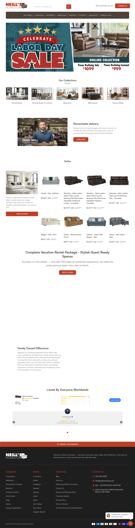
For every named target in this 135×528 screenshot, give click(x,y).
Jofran (35, 496)
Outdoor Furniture (12, 492)
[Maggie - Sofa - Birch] (51, 222)
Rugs (8, 500)
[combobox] (52, 6)
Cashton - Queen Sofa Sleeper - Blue (95, 236)
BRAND (29, 15)
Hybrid (8, 504)
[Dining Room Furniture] (42, 93)
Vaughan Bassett (39, 512)
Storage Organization (13, 508)
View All (67, 83)
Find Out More (67, 272)
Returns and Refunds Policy (66, 492)
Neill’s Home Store (16, 524)
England (36, 488)
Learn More (80, 139)
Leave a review (114, 400)
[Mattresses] (93, 93)
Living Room (17, 103)
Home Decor (10, 496)
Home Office (118, 103)
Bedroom (67, 103)
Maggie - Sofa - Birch (49, 235)
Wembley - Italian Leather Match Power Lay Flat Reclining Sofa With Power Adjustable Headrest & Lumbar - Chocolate (73, 198)
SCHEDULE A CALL (105, 15)
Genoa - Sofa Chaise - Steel (117, 236)
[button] (13, 422)
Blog (57, 476)
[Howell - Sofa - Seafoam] (51, 181)
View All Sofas (22, 214)
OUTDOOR (82, 15)
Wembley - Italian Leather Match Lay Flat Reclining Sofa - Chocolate (118, 195)
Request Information (69, 444)
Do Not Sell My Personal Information (69, 508)
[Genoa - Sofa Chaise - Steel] (119, 222)
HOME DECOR (93, 15)
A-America (37, 476)
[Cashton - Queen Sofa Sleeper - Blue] (96, 222)
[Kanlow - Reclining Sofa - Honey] (74, 222)
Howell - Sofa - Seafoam (50, 193)
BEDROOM (72, 15)
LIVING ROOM (39, 15)
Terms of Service (62, 504)
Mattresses (93, 103)
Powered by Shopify (27, 524)
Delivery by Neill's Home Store (67, 484)
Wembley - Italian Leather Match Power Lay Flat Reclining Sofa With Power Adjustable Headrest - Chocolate (96, 198)
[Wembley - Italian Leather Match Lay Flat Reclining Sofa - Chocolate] (119, 181)
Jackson (36, 492)
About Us (59, 480)
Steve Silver (37, 508)
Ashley (35, 480)
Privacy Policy (61, 500)
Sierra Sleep (37, 504)
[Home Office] (118, 93)
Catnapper (37, 484)
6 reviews (67, 418)
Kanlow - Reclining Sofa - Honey (73, 236)
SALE (25, 15)
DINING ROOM (61, 15)
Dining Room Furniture (42, 103)
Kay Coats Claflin (66, 417)
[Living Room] (17, 93)
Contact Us (122, 6)
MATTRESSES (50, 15)
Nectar (35, 500)
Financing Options (62, 496)
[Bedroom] (67, 93)
